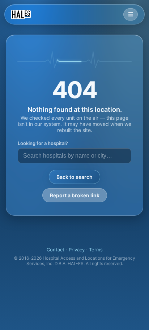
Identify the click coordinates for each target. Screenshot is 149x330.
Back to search (74, 177)
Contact (55, 249)
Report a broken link (74, 195)
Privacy (77, 249)
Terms (96, 249)
